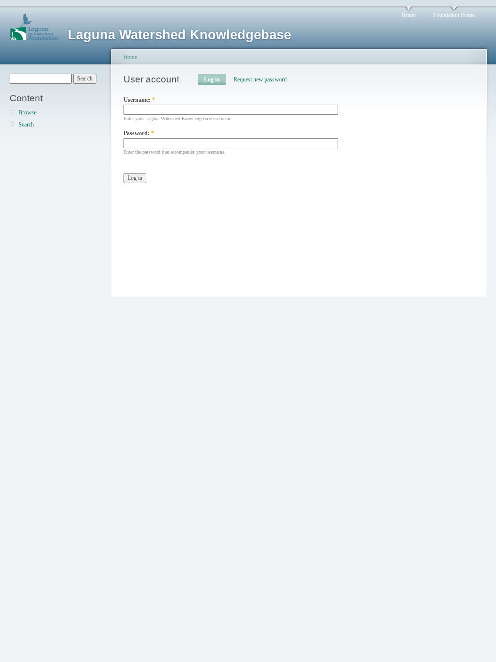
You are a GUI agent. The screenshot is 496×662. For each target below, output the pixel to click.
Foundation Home (454, 15)
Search (26, 124)
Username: (139, 99)
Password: (139, 133)
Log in (212, 79)
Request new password (260, 79)
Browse (27, 112)
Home (409, 15)
